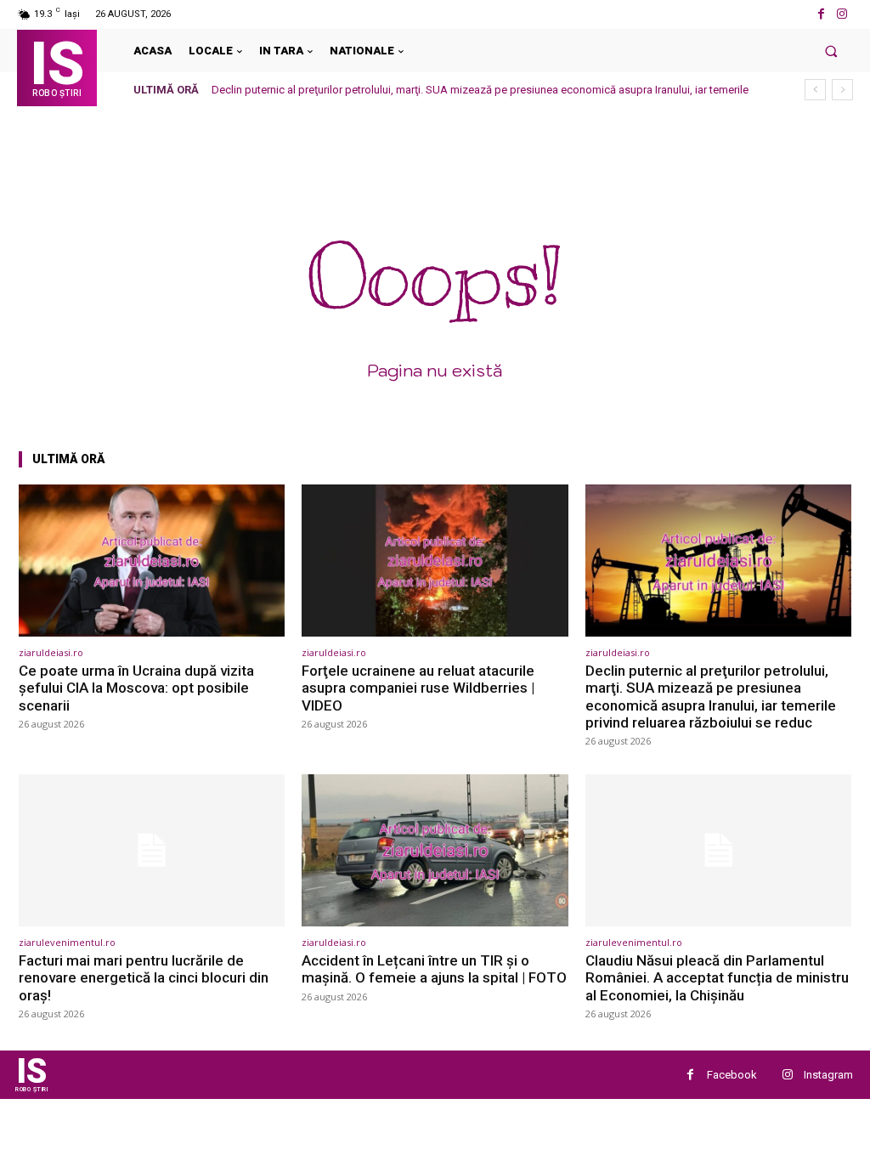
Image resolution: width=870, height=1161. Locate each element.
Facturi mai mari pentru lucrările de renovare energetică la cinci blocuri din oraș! (143, 978)
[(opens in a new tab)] (152, 560)
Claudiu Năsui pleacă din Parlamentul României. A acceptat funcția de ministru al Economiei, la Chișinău (717, 978)
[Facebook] (821, 14)
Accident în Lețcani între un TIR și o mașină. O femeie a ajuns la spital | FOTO (434, 969)
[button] (831, 50)
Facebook (732, 1074)
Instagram (828, 1074)
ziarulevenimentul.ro (67, 942)
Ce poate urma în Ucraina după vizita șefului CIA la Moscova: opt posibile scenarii (136, 688)
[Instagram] (842, 14)
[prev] (815, 89)
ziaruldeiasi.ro (51, 652)
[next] (842, 89)
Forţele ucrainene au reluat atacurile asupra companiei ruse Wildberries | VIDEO (418, 688)
